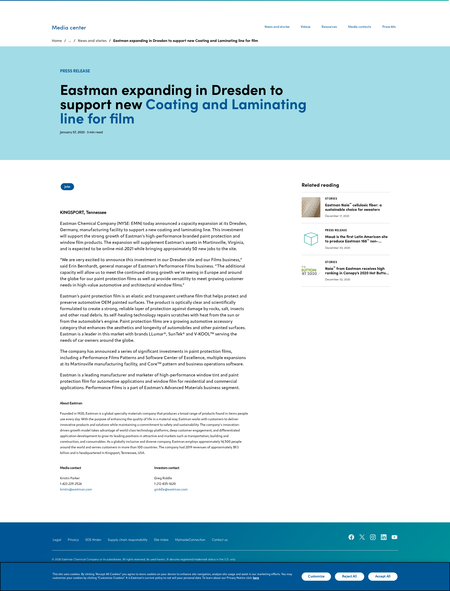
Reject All (349, 576)
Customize (316, 576)
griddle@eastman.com (171, 489)
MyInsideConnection (190, 540)
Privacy (73, 540)
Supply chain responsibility (127, 540)
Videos (305, 27)
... (69, 40)
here (256, 578)
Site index (161, 540)
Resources (329, 27)
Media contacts (359, 27)
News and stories (277, 27)
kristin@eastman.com (76, 489)
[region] (225, 576)
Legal (57, 540)
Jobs (67, 186)
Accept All (382, 576)
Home (57, 40)
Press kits (389, 27)
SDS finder (93, 540)
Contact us (220, 540)
